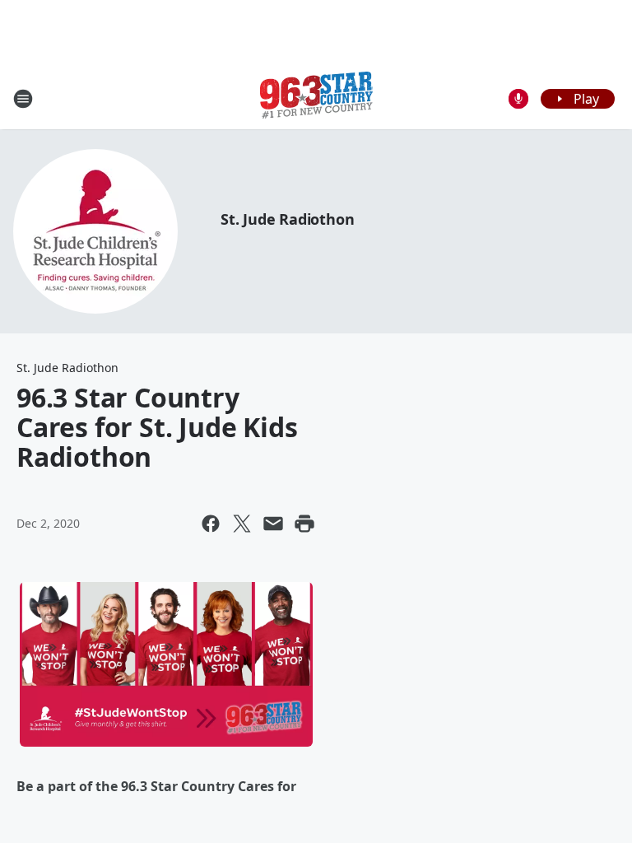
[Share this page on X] (241, 523)
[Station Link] (316, 98)
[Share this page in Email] (273, 523)
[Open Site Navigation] (23, 99)
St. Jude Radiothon (287, 219)
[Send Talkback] (518, 99)
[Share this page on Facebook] (210, 523)
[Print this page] (304, 523)
